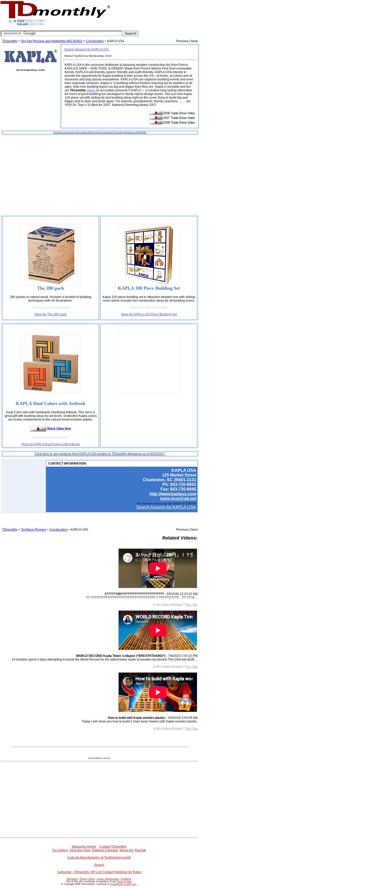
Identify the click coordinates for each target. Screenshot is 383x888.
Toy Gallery (60, 850)
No (195, 605)
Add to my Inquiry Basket (49, 307)
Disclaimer (72, 879)
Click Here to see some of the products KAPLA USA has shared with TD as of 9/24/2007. (100, 132)
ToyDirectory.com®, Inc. (123, 884)
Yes (188, 605)
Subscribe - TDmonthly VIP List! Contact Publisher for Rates (99, 872)
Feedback (126, 879)
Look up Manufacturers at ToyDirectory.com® (99, 857)
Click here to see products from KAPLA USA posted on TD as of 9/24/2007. (100, 454)
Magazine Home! (84, 846)
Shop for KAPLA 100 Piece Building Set (149, 314)
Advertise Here (80, 850)
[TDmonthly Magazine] (55, 25)
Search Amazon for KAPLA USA (86, 49)
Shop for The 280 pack (50, 314)
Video (91, 90)
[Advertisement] (100, 175)
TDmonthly (9, 41)
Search (99, 865)
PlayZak (140, 850)
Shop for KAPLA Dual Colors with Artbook (50, 444)
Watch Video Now (59, 428)
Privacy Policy (87, 879)
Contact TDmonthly (112, 846)
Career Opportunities (108, 879)
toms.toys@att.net (178, 498)
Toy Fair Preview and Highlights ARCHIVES (51, 41)
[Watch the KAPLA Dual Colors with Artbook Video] (38, 428)
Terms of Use (123, 881)
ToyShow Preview (33, 529)
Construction (95, 41)
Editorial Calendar (105, 850)
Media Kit (126, 850)
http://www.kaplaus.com (173, 494)
